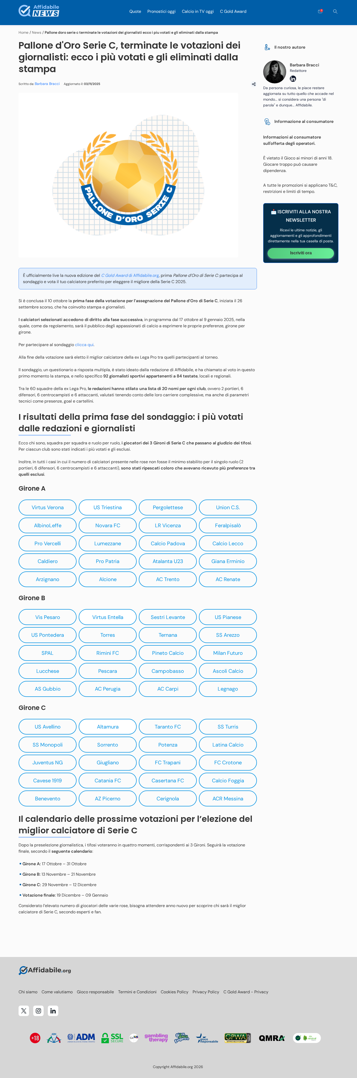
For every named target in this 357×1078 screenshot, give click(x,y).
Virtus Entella (107, 617)
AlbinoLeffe (47, 525)
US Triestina (108, 507)
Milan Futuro (228, 653)
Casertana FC (168, 780)
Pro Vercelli (47, 543)
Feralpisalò (228, 525)
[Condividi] (254, 84)
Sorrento (107, 744)
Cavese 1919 (47, 780)
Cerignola (168, 798)
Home (23, 32)
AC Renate (228, 579)
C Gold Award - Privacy (245, 992)
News (36, 32)
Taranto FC (168, 726)
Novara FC (107, 525)
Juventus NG (47, 762)
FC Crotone (228, 762)
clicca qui (84, 344)
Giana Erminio (228, 561)
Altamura (108, 726)
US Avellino (48, 726)
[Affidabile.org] (39, 11)
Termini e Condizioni (137, 992)
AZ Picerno (107, 798)
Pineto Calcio (168, 653)
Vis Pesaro (47, 617)
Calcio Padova (168, 543)
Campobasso (168, 671)
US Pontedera (47, 635)
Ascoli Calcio (228, 671)
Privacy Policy (206, 992)
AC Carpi (168, 688)
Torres (107, 635)
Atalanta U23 (168, 561)
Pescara (107, 671)
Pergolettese (168, 507)
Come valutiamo (57, 992)
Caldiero (48, 561)
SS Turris (228, 726)
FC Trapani (168, 762)
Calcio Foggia (228, 780)
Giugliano (108, 762)
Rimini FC (107, 653)
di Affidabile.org (130, 275)
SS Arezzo (228, 635)
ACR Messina (227, 798)
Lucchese (47, 671)
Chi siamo (28, 992)
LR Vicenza (168, 525)
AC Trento (168, 579)
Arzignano (47, 579)
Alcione (108, 579)
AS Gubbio (48, 688)
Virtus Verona (48, 507)
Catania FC (108, 780)
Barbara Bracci (47, 83)
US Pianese (228, 617)
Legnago (228, 688)
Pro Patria (107, 561)
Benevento (47, 798)
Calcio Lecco (227, 543)
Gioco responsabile (95, 992)
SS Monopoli (48, 744)
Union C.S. (228, 507)
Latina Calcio (228, 744)
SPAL (48, 653)
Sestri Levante (168, 617)
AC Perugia (107, 688)
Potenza (167, 744)
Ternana (168, 635)
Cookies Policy (174, 992)
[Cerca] (335, 11)
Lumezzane (107, 543)
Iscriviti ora (301, 253)
